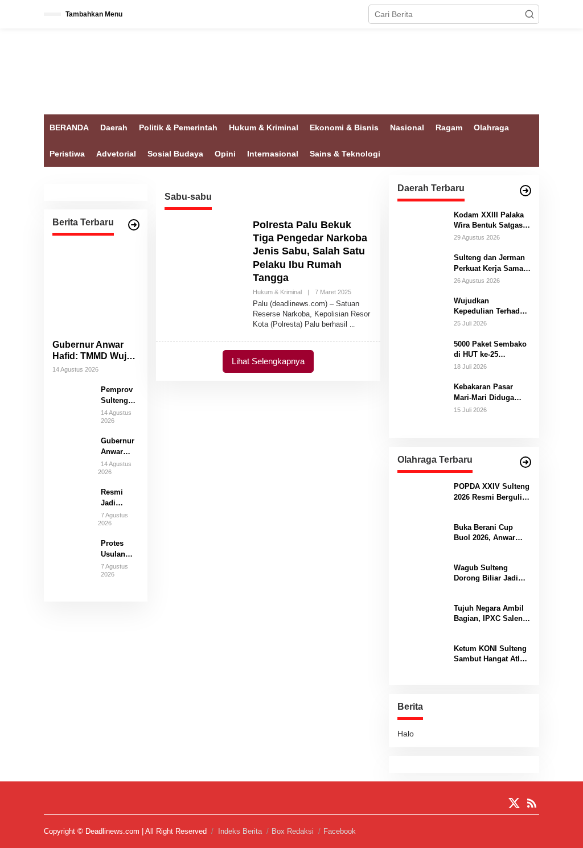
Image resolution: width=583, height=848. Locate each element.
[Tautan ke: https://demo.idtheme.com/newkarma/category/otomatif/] (525, 190)
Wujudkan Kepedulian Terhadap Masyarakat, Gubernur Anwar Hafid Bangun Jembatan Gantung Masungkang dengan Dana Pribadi (491, 306)
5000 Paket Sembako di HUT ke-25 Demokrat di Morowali (490, 350)
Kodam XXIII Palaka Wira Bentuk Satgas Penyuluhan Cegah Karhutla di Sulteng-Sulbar (489, 220)
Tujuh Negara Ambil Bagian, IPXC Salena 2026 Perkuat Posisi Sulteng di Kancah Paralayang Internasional (490, 614)
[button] (529, 14)
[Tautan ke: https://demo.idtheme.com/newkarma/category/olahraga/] (525, 462)
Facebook (339, 831)
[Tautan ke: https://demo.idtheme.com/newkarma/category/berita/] (134, 225)
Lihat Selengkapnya (268, 361)
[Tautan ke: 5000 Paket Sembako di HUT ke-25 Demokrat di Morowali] (421, 354)
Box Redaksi (293, 831)
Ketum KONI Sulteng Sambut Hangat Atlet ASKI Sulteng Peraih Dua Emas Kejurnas (490, 654)
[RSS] (531, 803)
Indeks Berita (240, 831)
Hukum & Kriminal (277, 292)
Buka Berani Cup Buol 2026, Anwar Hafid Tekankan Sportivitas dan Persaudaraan (484, 533)
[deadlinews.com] (291, 70)
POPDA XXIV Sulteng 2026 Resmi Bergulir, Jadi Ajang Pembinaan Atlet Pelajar (491, 492)
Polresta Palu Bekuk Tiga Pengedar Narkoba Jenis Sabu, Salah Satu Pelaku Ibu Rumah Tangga (310, 251)
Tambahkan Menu (93, 14)
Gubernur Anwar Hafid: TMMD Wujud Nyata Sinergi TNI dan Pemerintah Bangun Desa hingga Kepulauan (95, 351)
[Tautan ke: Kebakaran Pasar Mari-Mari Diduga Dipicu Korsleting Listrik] (421, 405)
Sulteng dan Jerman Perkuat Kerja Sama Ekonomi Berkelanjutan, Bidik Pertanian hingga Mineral (489, 263)
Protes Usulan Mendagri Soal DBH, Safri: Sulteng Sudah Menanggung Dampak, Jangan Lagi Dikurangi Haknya (119, 549)
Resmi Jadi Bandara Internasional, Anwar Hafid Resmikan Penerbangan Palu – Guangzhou (119, 498)
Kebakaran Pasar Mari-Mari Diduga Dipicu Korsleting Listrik (484, 392)
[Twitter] (514, 803)
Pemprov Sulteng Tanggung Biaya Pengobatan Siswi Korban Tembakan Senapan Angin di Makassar (119, 395)
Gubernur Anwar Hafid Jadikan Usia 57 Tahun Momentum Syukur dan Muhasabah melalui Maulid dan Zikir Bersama (119, 446)
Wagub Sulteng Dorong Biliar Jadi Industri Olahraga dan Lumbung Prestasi (492, 573)
